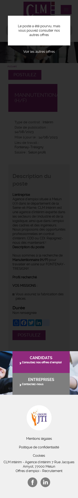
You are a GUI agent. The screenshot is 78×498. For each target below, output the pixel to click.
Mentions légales (39, 439)
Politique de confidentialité (39, 447)
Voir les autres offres (39, 52)
